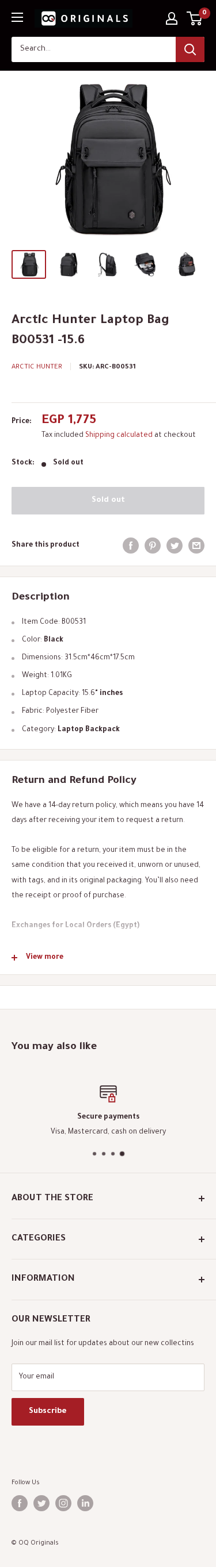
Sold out (108, 500)
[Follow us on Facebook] (20, 1503)
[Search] (190, 49)
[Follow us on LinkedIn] (85, 1503)
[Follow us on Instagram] (63, 1503)
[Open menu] (17, 17)
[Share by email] (196, 545)
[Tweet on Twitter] (174, 545)
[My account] (171, 18)
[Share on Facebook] (131, 545)
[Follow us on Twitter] (41, 1503)
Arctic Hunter (37, 367)
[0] (195, 18)
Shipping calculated (119, 436)
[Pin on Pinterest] (153, 545)
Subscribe (48, 1411)
